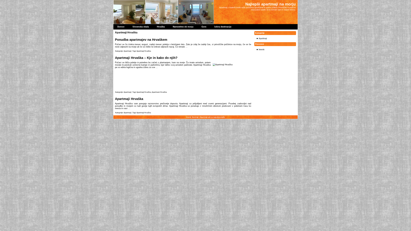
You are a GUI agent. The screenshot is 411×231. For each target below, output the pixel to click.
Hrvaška (161, 27)
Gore (203, 27)
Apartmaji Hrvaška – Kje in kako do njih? (146, 58)
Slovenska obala (140, 27)
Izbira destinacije (222, 27)
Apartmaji (127, 51)
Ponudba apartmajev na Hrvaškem (141, 39)
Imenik (261, 49)
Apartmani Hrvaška (159, 92)
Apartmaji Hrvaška (143, 51)
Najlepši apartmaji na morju (270, 4)
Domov (120, 27)
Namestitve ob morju (183, 27)
